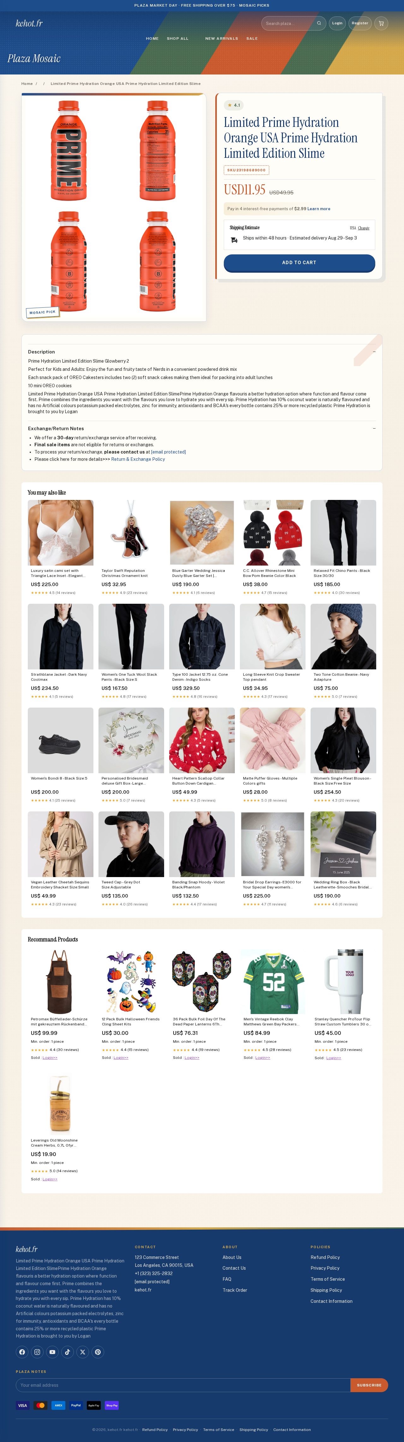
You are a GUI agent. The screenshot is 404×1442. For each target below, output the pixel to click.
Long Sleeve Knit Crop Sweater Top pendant (271, 677)
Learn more (318, 208)
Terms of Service (328, 1279)
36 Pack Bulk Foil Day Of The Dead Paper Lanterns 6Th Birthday (199, 1022)
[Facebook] (22, 1352)
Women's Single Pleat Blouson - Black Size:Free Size (342, 781)
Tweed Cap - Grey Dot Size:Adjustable (121, 884)
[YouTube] (52, 1352)
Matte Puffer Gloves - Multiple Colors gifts (270, 781)
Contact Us (234, 1268)
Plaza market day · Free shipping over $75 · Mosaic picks (202, 5)
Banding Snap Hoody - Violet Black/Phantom (198, 884)
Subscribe (369, 1385)
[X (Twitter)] (82, 1352)
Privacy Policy (325, 1268)
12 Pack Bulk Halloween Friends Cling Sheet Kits (131, 1021)
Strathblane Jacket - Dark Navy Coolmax (59, 677)
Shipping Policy (326, 1290)
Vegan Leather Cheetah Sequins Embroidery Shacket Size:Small (60, 884)
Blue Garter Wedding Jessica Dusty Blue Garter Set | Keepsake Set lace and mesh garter (199, 573)
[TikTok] (67, 1352)
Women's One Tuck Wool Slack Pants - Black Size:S (129, 677)
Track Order (235, 1290)
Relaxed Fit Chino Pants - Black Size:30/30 (342, 573)
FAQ (227, 1279)
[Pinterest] (98, 1352)
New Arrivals (221, 38)
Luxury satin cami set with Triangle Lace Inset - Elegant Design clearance (57, 573)
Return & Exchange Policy (138, 459)
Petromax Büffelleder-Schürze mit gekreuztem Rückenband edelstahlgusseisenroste (59, 1022)
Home (152, 38)
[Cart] (381, 23)
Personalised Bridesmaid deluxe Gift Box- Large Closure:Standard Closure (126, 781)
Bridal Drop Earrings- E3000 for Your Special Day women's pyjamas (272, 885)
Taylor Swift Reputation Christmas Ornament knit (125, 573)
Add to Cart (299, 262)
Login (337, 23)
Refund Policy (325, 1257)
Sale (252, 38)
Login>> (50, 1057)
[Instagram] (37, 1352)
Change (363, 227)
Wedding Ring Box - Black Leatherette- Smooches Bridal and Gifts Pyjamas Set (341, 885)
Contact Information (332, 1301)
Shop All (178, 38)
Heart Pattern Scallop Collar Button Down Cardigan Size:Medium (198, 781)
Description (41, 351)
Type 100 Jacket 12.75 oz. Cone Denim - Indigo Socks (200, 677)
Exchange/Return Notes (56, 428)
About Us (232, 1257)
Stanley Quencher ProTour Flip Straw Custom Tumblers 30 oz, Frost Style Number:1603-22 (343, 1022)
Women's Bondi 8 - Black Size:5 (59, 778)
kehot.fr (29, 23)
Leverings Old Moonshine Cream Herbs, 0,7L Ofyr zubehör (54, 1143)
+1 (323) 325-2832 (154, 1273)
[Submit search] (319, 23)
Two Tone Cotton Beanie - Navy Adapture (341, 677)
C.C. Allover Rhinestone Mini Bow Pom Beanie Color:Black (269, 573)
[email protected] (168, 451)
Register (360, 23)
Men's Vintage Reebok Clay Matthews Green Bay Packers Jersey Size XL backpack (270, 1022)
